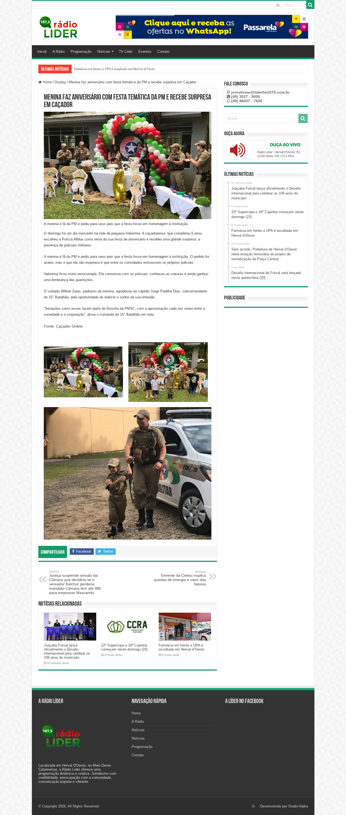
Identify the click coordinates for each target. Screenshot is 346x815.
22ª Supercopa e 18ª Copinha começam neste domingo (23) (124, 647)
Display (60, 82)
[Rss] (278, 5)
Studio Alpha (298, 806)
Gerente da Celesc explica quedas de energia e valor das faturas (180, 578)
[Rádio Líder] (59, 26)
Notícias (103, 52)
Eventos (144, 52)
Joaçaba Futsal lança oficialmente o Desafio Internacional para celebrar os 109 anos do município (67, 651)
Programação (81, 52)
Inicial (41, 52)
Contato (163, 52)
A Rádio (58, 52)
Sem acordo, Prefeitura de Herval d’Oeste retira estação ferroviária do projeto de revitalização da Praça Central (154, 69)
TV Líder (125, 52)
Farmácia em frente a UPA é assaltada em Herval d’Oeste (181, 647)
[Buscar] (310, 5)
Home (47, 82)
